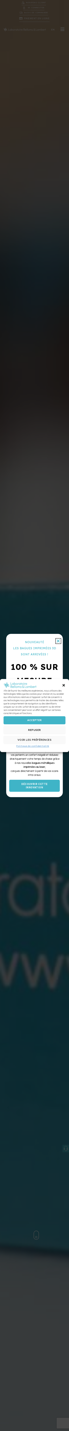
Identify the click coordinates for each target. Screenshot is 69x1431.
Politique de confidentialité (32, 746)
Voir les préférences (34, 740)
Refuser (34, 730)
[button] (63, 685)
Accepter (34, 720)
